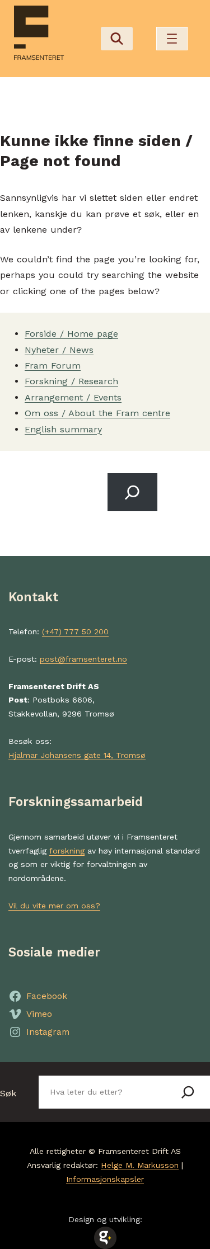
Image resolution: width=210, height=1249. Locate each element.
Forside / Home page (71, 333)
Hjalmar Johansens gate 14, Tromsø (77, 755)
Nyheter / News (59, 350)
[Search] (133, 492)
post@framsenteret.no (83, 658)
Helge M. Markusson (140, 1165)
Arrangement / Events (73, 397)
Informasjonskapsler (105, 1179)
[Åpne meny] (172, 38)
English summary (63, 429)
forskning (67, 850)
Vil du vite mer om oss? (54, 905)
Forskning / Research (71, 381)
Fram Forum (53, 365)
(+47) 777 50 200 (75, 631)
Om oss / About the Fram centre (97, 413)
